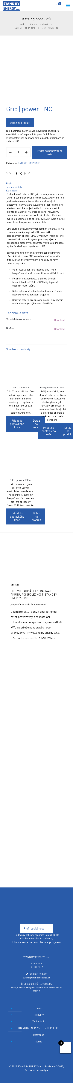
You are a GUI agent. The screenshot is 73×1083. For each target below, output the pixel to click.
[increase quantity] (26, 152)
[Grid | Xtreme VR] (20, 368)
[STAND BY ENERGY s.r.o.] (11, 5)
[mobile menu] (68, 5)
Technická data (14, 186)
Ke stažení (11, 190)
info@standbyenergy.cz (38, 977)
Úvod (21, 24)
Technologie (38, 1021)
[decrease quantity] (10, 152)
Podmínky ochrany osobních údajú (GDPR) (36, 934)
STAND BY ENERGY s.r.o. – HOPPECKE (38, 1028)
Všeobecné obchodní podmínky (36, 938)
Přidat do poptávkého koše (50, 152)
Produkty (39, 1014)
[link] (36, 557)
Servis (38, 1041)
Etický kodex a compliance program (36, 942)
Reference (38, 1034)
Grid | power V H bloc (21, 480)
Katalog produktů (39, 24)
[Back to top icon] (65, 1075)
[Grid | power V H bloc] (20, 461)
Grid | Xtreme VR (20, 387)
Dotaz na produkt (20, 122)
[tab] (36, 183)
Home (39, 1008)
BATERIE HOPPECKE (25, 27)
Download (59, 320)
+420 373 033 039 (38, 974)
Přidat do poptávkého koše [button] (17, 424)
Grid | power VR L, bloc (52, 387)
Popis (9, 183)
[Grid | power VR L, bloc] (52, 368)
